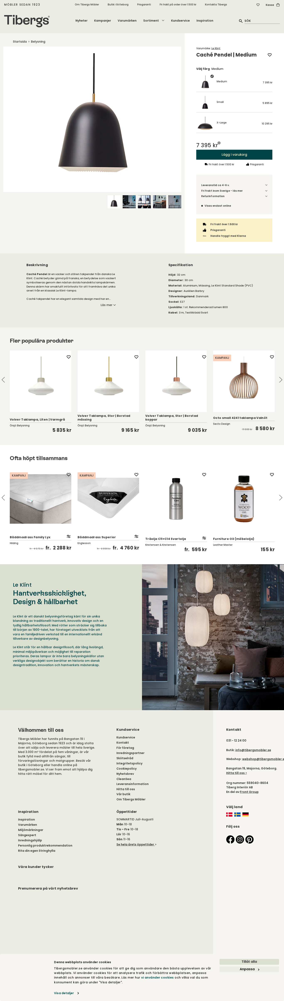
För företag (125, 748)
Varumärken (127, 20)
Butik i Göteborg (118, 4)
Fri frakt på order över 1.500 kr (178, 4)
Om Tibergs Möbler (87, 4)
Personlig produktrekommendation (45, 845)
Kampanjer (102, 20)
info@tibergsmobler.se (253, 750)
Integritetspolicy (129, 763)
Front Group (249, 792)
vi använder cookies (157, 978)
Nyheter (81, 20)
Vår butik (123, 794)
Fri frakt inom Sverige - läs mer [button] (222, 191)
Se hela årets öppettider (135, 844)
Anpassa (247, 969)
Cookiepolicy (126, 768)
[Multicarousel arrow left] (3, 379)
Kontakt (122, 743)
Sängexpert (27, 835)
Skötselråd (124, 758)
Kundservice (180, 20)
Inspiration (204, 20)
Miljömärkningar (30, 830)
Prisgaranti (144, 4)
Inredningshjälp (30, 840)
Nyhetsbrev (125, 774)
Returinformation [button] (213, 196)
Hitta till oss (125, 789)
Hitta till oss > (236, 773)
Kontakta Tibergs (216, 4)
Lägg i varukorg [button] (234, 154)
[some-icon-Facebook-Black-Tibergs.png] (230, 839)
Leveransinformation (132, 784)
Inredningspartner (130, 753)
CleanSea (123, 779)
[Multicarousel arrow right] (280, 379)
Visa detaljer (64, 993)
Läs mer (106, 305)
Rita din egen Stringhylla (36, 851)
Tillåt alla (249, 961)
